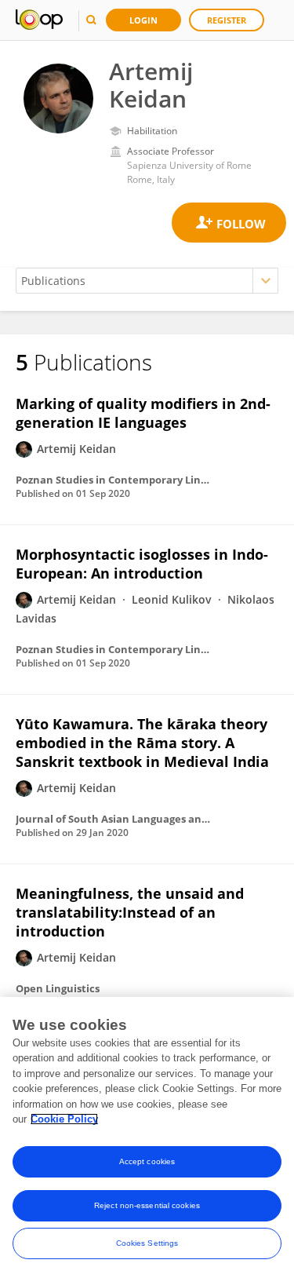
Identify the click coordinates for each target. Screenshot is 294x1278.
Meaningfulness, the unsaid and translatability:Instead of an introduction (130, 912)
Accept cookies (147, 1161)
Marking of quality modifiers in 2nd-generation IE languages (143, 413)
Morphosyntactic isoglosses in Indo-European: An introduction (142, 563)
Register (226, 20)
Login (143, 20)
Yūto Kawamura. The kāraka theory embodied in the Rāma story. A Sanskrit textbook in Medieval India (142, 742)
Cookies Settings (147, 1243)
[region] (147, 1137)
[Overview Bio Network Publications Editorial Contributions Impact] (147, 281)
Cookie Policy (64, 1119)
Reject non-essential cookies (147, 1205)
